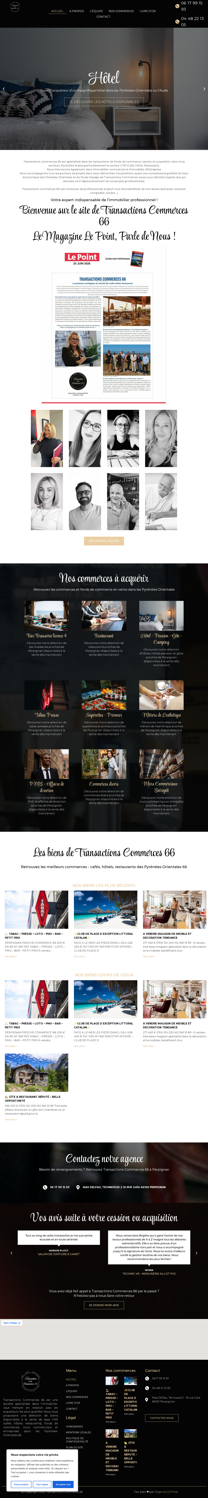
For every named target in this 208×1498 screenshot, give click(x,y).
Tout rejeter (42, 1484)
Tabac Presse (46, 715)
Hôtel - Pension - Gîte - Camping (161, 639)
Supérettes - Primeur (104, 715)
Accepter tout (63, 1484)
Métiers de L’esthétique (161, 715)
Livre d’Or (148, 11)
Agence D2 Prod (167, 1491)
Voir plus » (11, 956)
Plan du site (74, 1447)
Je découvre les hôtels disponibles (104, 100)
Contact (103, 16)
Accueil (57, 11)
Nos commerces (121, 11)
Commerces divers (104, 784)
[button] (101, 147)
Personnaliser (21, 1484)
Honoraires (74, 1426)
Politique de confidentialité (77, 1440)
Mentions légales (78, 1432)
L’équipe (96, 11)
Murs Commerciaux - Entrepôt (161, 787)
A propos (76, 11)
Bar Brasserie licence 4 (46, 636)
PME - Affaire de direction (46, 787)
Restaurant (104, 636)
